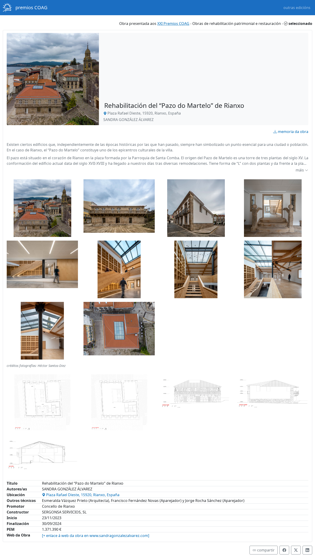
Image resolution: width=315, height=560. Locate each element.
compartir (265, 550)
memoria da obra (293, 131)
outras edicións (296, 7)
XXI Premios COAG (173, 23)
